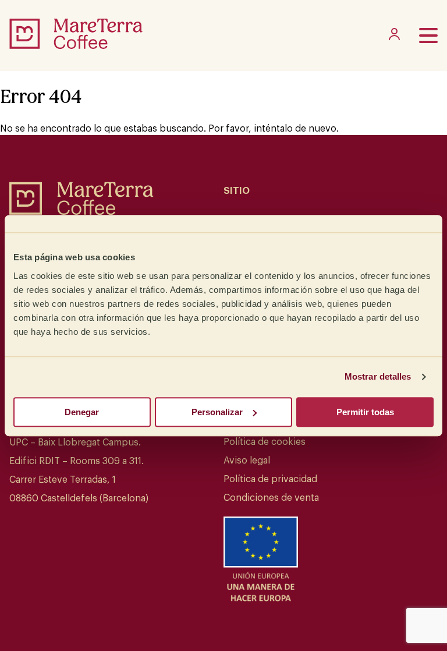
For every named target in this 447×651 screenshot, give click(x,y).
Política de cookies (265, 442)
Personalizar (217, 412)
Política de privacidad (270, 479)
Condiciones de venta (271, 498)
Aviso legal (247, 460)
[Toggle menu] (428, 35)
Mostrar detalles (378, 376)
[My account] (394, 37)
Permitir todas (365, 412)
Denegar (82, 412)
